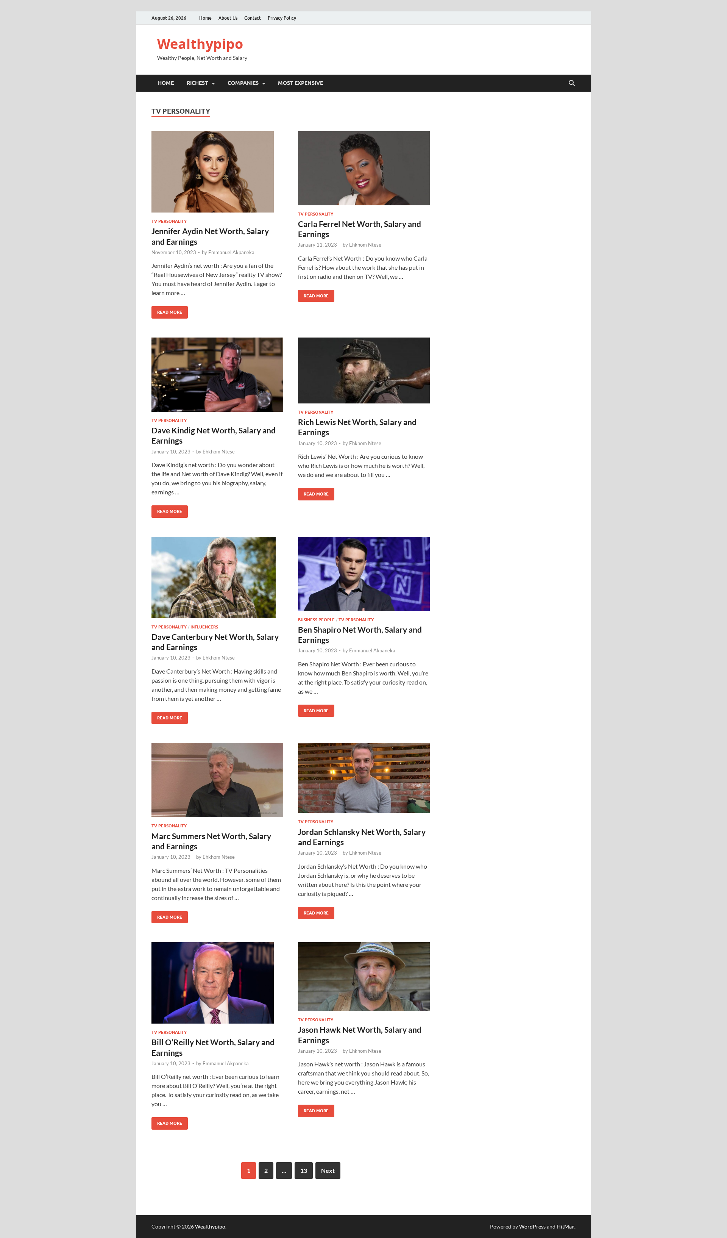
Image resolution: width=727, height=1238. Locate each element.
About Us (227, 18)
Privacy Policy (282, 18)
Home (205, 18)
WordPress (532, 1226)
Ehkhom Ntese (365, 245)
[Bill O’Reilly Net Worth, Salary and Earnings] (217, 983)
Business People (316, 619)
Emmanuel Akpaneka (231, 252)
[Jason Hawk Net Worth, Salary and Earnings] (364, 976)
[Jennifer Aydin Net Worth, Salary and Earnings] (217, 172)
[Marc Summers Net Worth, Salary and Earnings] (217, 780)
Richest (197, 83)
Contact (252, 18)
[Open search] (571, 83)
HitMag (565, 1226)
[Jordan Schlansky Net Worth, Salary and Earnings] (364, 778)
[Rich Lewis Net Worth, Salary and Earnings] (364, 370)
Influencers (204, 627)
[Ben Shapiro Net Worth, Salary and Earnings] (364, 574)
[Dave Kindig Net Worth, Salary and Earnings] (217, 375)
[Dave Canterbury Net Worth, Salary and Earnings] (217, 577)
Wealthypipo (200, 43)
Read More (166, 310)
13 (303, 1170)
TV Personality (169, 221)
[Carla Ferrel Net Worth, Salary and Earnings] (364, 168)
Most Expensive (300, 83)
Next (328, 1170)
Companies (243, 83)
